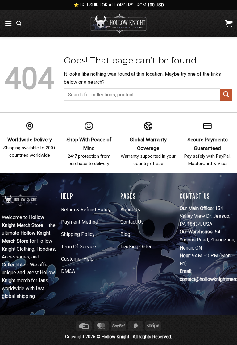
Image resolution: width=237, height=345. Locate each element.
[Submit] (226, 95)
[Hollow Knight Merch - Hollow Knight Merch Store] (118, 23)
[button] (8, 23)
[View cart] (228, 23)
